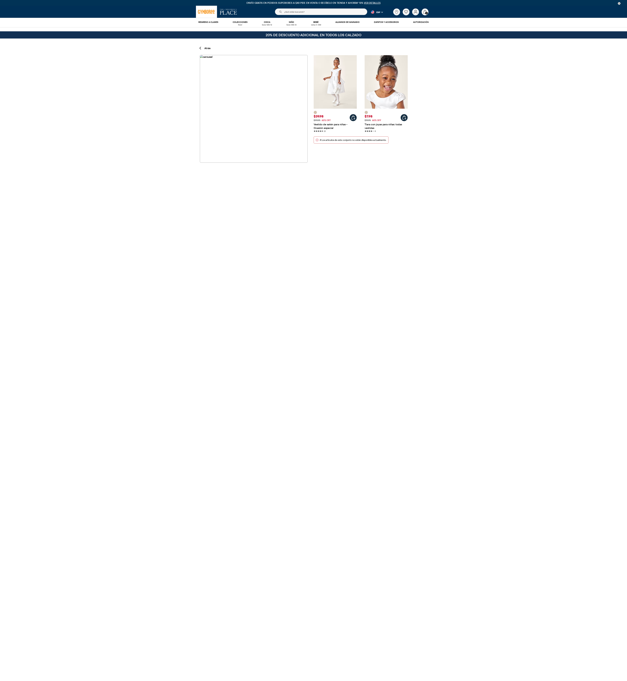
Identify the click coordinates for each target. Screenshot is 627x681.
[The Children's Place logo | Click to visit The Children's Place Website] (228, 12)
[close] (619, 3)
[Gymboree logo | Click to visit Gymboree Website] (206, 12)
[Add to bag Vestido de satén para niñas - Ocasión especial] (353, 117)
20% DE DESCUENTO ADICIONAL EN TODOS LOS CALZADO (313, 35)
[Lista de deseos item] (407, 14)
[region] (313, 3)
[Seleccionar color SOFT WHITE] (315, 112)
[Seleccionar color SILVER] (366, 112)
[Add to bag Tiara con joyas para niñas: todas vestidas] (404, 117)
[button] (375, 12)
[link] (396, 11)
